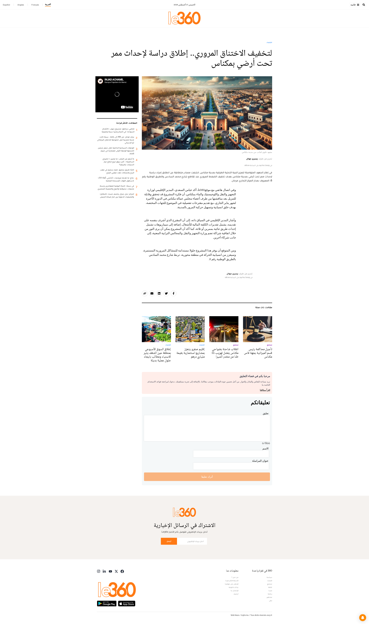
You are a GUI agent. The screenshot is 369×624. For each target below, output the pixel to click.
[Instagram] (98, 571)
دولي (270, 600)
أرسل (169, 541)
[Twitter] (116, 571)
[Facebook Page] (122, 571)
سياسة (269, 577)
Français (35, 5)
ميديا (270, 591)
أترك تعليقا (207, 476)
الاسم (265, 448)
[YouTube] (110, 571)
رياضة (270, 594)
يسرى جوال (252, 158)
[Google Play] (106, 603)
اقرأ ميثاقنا (265, 390)
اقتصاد (269, 42)
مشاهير (269, 597)
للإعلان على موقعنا (231, 584)
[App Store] (126, 603)
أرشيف (236, 594)
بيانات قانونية (233, 587)
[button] (362, 617)
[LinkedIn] (104, 571)
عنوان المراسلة (260, 460)
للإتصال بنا (234, 591)
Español (6, 5)
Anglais (20, 5)
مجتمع (269, 584)
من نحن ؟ (234, 577)
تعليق (266, 413)
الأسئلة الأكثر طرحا (231, 581)
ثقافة (270, 587)
